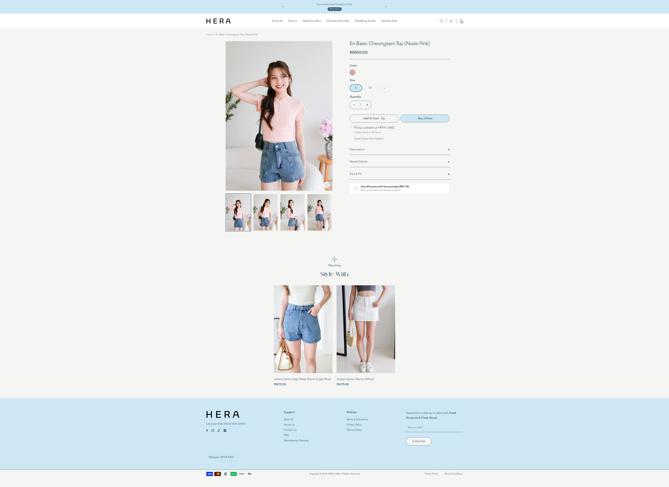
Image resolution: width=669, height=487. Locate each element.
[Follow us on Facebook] (207, 430)
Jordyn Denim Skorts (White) (355, 379)
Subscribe (418, 441)
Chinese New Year (337, 20)
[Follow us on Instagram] (212, 430)
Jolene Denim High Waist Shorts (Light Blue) (302, 379)
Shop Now (334, 9)
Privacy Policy (354, 425)
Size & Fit (356, 174)
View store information (369, 138)
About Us (289, 425)
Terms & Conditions (357, 419)
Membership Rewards (296, 440)
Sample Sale (389, 20)
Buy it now (425, 118)
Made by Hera (312, 20)
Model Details (358, 161)
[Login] (451, 21)
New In (292, 20)
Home (209, 34)
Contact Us (290, 430)
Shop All (277, 20)
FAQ (286, 435)
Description (357, 149)
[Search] (441, 21)
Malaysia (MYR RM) (221, 457)
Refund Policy (354, 430)
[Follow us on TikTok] (219, 430)
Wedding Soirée (365, 20)
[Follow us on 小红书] (225, 430)
